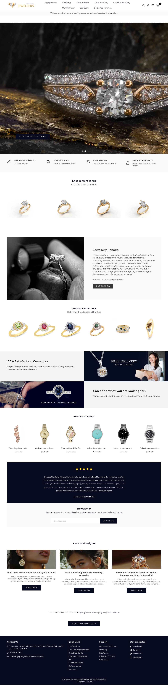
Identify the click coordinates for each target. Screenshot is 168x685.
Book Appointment (103, 8)
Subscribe (108, 521)
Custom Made (82, 2)
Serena (104, 205)
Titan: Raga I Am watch (18, 448)
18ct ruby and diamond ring (44, 326)
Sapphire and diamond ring (71, 326)
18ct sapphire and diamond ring (123, 326)
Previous (4, 88)
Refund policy (75, 666)
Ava (64, 205)
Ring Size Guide (76, 653)
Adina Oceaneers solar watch (149, 448)
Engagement (50, 2)
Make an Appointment (79, 650)
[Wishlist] (153, 5)
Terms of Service (76, 663)
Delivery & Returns (107, 646)
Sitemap (72, 669)
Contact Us (104, 659)
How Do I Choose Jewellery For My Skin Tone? (31, 572)
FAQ (70, 659)
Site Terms (104, 653)
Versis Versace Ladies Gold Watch (44, 448)
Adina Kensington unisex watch (97, 448)
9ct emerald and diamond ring (97, 326)
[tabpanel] (84, 88)
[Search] (143, 5)
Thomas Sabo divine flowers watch (71, 448)
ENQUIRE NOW (103, 286)
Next (164, 88)
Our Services (68, 8)
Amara (25, 205)
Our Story (84, 8)
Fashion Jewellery (121, 2)
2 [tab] (85, 151)
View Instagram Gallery (84, 624)
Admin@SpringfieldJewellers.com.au (27, 657)
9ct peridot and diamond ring (18, 326)
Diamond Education (78, 656)
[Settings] (148, 5)
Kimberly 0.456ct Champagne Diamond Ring (149, 326)
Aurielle (143, 205)
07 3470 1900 (16, 653)
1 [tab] (82, 151)
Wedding (66, 2)
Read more (31, 588)
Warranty (103, 650)
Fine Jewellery (101, 2)
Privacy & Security (107, 656)
